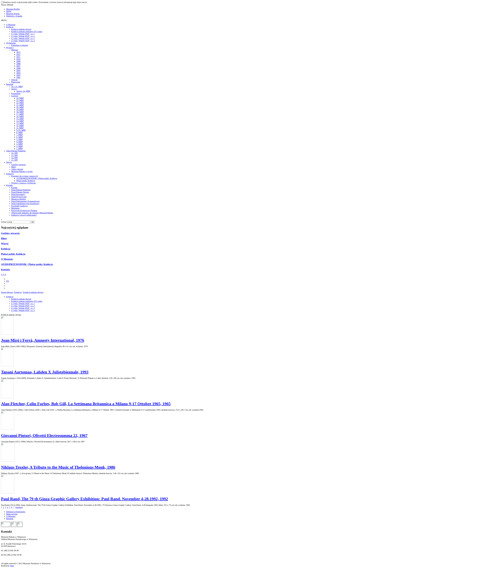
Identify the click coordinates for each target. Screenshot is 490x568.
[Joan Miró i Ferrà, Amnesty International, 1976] (7, 334)
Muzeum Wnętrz (13, 14)
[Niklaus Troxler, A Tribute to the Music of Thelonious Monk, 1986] (8, 461)
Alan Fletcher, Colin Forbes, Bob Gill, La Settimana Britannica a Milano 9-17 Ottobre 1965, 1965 (86, 403)
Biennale (9, 519)
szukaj (3, 222)
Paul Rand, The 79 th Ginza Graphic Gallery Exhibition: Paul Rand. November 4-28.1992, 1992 (84, 498)
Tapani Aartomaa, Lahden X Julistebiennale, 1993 (44, 372)
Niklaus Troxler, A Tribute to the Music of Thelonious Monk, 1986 (58, 467)
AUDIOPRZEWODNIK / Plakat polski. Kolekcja (27, 264)
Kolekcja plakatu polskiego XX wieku (26, 301)
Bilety (4, 238)
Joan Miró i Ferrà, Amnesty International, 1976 (42, 340)
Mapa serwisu (11, 514)
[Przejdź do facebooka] (6, 283)
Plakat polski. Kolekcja (13, 254)
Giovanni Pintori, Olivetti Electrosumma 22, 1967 (44, 435)
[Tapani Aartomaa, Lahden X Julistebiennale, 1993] (7, 366)
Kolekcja (5, 248)
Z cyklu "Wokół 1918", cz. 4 (23, 310)
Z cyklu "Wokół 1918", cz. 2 (23, 306)
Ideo (12, 566)
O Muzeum (7, 259)
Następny (19, 507)
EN (7, 281)
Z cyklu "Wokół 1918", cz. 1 (23, 303)
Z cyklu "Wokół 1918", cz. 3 (23, 308)
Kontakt (5, 269)
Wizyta (4, 243)
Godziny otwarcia (10, 233)
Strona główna (7, 292)
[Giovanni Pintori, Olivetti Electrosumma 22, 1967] (7, 429)
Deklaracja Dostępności (15, 512)
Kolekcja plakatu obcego (33, 292)
